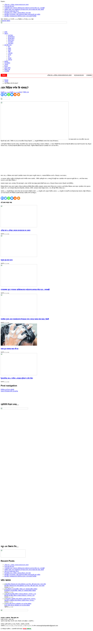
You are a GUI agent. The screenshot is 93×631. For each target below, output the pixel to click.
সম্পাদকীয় (6, 71)
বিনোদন (6, 66)
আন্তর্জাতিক (7, 63)
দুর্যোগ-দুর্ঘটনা (7, 68)
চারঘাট (9, 48)
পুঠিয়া (9, 51)
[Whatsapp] (8, 94)
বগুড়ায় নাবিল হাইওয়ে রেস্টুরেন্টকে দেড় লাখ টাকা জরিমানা (17, 605)
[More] (19, 94)
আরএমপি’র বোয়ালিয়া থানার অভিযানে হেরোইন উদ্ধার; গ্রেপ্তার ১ (19, 600)
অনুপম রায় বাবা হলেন (9, 6)
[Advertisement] (46, 160)
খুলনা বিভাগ (10, 43)
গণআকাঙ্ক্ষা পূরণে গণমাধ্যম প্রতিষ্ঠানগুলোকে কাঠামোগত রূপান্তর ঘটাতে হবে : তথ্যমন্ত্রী (24, 8)
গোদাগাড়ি (10, 53)
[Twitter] (5, 94)
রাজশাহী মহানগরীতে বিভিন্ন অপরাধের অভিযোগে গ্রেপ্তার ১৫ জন (19, 595)
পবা (9, 56)
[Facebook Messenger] (11, 94)
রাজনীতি (6, 61)
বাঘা (9, 46)
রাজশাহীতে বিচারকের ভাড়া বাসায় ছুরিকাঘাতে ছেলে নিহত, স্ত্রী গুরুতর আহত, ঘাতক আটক (24, 585)
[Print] (15, 94)
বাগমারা (9, 58)
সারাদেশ (6, 33)
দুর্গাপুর (9, 50)
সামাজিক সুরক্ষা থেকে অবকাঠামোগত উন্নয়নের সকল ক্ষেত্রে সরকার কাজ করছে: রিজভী (24, 9)
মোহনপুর (10, 59)
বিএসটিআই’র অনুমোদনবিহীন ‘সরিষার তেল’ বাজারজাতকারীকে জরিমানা (20, 590)
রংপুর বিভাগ (10, 41)
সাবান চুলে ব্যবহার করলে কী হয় (11, 11)
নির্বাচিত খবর (7, 69)
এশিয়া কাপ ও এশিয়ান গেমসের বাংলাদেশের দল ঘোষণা (16, 4)
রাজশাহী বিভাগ (11, 37)
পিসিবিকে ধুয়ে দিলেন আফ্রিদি (7, 389)
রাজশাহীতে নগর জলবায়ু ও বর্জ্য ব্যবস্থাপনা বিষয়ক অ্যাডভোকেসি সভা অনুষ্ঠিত (22, 14)
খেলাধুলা (6, 64)
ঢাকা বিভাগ (10, 35)
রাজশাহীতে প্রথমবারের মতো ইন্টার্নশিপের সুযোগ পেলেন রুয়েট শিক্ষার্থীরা (20, 16)
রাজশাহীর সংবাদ (8, 45)
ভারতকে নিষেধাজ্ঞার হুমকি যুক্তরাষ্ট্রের (9, 391)
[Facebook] (2, 94)
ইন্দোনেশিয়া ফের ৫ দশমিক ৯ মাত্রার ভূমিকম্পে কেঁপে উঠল (17, 12)
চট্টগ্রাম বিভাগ (11, 38)
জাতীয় (5, 32)
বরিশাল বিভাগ (11, 40)
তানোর (9, 55)
